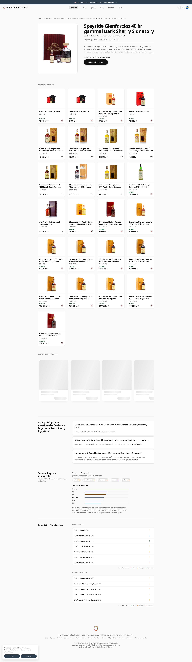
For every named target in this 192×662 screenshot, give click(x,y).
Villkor (104, 638)
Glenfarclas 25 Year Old (82, 552)
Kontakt (59, 638)
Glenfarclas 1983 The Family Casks (85, 595)
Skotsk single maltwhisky (132, 444)
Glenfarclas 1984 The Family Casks (85, 600)
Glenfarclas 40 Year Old (82, 563)
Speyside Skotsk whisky (62, 18)
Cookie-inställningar (126, 638)
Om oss (52, 638)
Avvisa (12, 656)
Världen (111, 8)
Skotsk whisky (47, 18)
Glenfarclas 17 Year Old (82, 546)
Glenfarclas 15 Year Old (82, 541)
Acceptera (29, 656)
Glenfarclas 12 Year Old (82, 536)
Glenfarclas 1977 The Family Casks (85, 584)
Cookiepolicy (8, 652)
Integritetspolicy (94, 638)
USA (102, 8)
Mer (120, 8)
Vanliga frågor (69, 638)
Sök (46, 638)
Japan (93, 8)
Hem (39, 18)
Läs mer (151, 53)
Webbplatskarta (81, 638)
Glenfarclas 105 (79, 530)
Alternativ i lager (96, 62)
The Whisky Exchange (102, 57)
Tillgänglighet (112, 638)
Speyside (111, 431)
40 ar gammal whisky (130, 460)
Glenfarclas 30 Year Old (82, 557)
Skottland (73, 8)
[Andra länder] (187, 7)
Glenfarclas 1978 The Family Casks (85, 589)
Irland (84, 8)
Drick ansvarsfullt (141, 638)
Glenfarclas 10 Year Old (82, 578)
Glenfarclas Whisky (78, 18)
